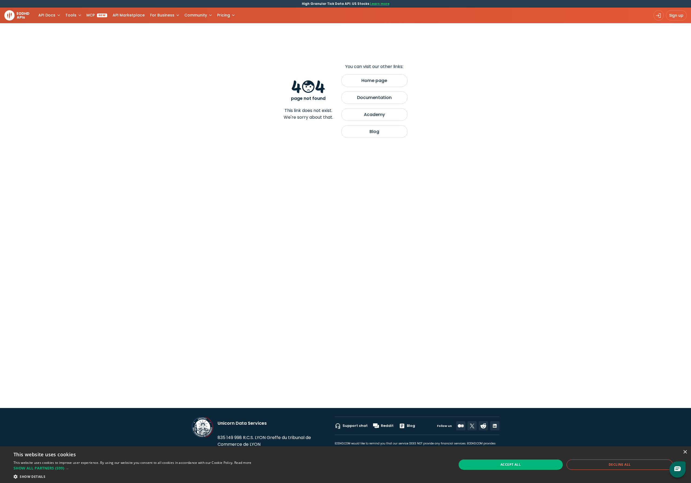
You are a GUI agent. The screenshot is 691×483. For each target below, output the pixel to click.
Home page (374, 80)
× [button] (685, 452)
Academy (374, 114)
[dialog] (345, 464)
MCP (96, 15)
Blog (374, 131)
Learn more (379, 3)
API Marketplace (129, 15)
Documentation (374, 97)
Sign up (676, 15)
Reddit (387, 425)
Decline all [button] (620, 464)
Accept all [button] (510, 464)
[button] (132, 468)
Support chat (355, 425)
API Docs (46, 15)
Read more (243, 462)
